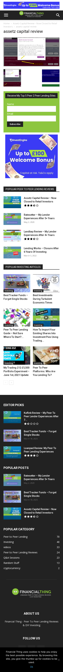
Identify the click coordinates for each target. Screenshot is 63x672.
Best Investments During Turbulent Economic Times (42, 299)
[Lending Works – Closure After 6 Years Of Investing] (12, 253)
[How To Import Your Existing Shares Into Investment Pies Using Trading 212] (46, 317)
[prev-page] (6, 382)
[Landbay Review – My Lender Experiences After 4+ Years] (12, 236)
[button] (6, 15)
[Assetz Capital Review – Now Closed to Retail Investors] (12, 202)
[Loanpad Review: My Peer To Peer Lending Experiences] (12, 452)
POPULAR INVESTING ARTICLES (23, 267)
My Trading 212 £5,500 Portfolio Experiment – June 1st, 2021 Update (16, 371)
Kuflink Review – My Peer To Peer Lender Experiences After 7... (41, 416)
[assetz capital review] (31, 65)
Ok (31, 666)
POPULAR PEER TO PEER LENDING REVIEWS (30, 189)
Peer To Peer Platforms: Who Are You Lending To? (44, 371)
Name (10, 104)
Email (10, 113)
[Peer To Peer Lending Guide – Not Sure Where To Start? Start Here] (17, 317)
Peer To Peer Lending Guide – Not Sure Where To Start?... (16, 333)
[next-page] (11, 382)
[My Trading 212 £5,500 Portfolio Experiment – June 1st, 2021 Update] (17, 355)
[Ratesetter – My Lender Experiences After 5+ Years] (12, 219)
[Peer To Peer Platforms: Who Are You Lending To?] (46, 355)
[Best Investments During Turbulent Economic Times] (46, 283)
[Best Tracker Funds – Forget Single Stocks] (17, 283)
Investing (9, 290)
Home (7, 23)
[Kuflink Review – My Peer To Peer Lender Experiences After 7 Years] (12, 417)
